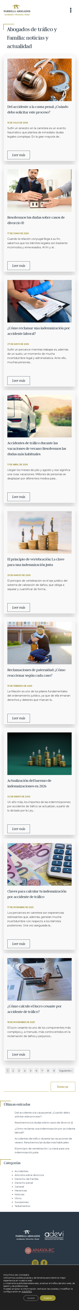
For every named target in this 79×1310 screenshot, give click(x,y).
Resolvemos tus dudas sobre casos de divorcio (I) (44, 1122)
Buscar (63, 1086)
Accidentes (21, 1171)
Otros (18, 1198)
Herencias (21, 1190)
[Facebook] (44, 1263)
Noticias (19, 1194)
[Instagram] (35, 1263)
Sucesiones (21, 1202)
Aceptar (48, 1298)
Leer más (18, 155)
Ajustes (31, 1298)
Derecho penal (24, 1182)
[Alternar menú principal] (70, 10)
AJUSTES (27, 1291)
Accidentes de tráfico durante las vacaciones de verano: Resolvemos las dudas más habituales (36, 448)
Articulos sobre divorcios (29, 1175)
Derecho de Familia (26, 1179)
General (19, 1186)
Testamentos (22, 1206)
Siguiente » (65, 1070)
